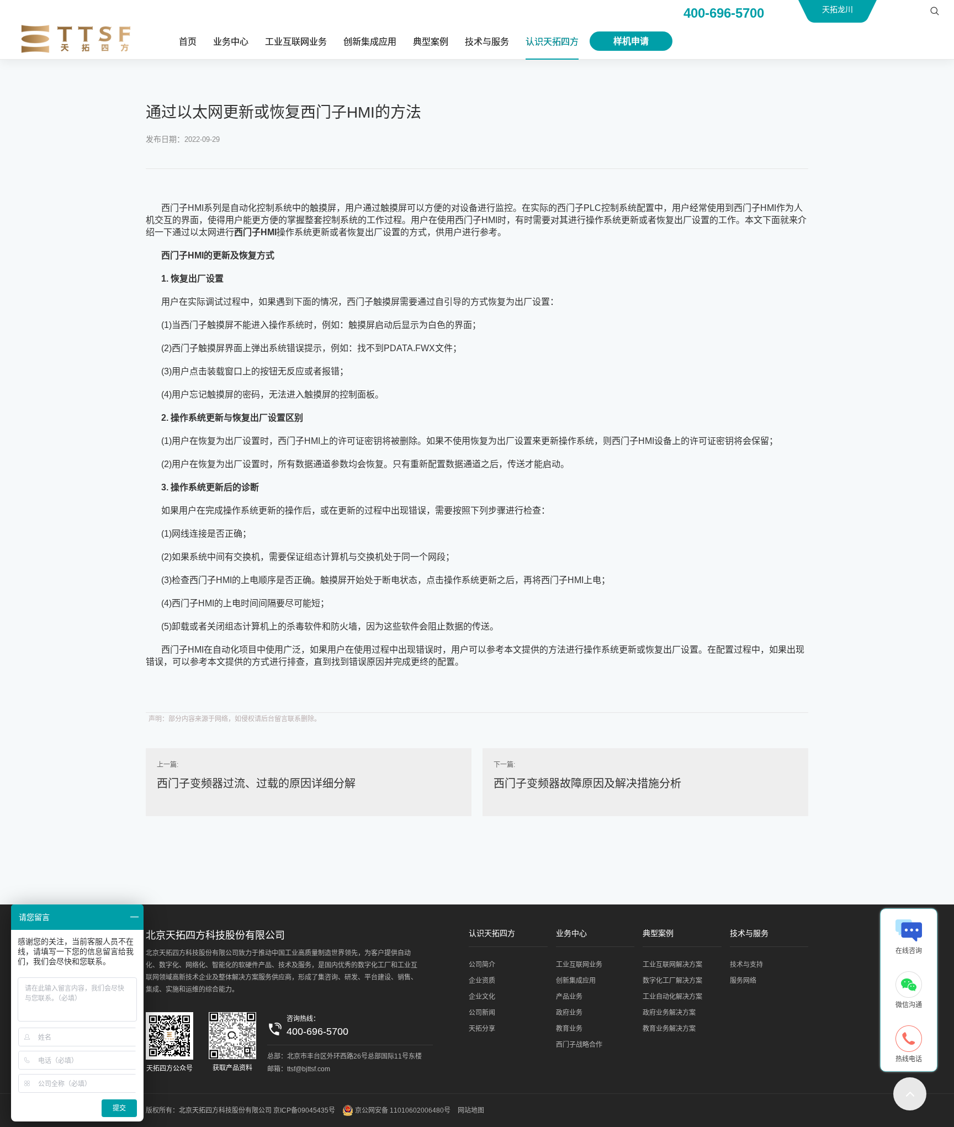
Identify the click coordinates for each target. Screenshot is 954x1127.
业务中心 (230, 41)
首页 (188, 41)
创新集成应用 (369, 41)
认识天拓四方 (552, 41)
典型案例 (430, 41)
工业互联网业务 (296, 41)
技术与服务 (487, 41)
